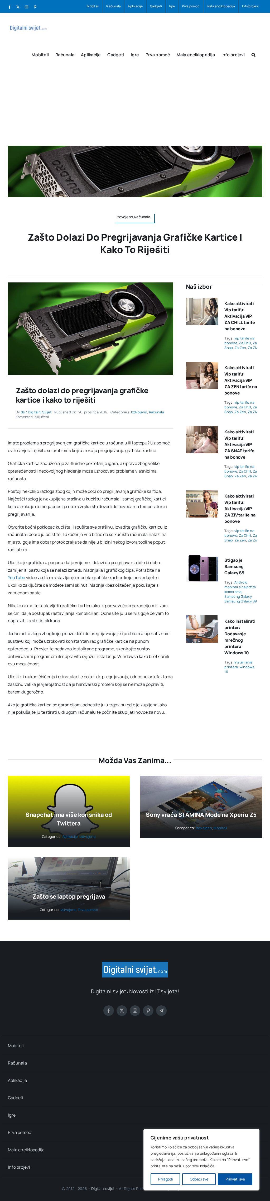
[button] (253, 54)
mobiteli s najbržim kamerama (240, 589)
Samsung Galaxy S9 (240, 601)
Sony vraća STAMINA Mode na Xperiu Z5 (201, 815)
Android (241, 582)
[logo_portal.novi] (135, 964)
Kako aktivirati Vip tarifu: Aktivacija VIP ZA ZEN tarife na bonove (240, 380)
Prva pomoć (88, 909)
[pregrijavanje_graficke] (90, 284)
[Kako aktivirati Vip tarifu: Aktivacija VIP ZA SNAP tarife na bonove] (202, 430)
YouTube (16, 577)
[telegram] (161, 1010)
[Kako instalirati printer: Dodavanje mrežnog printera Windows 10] (202, 619)
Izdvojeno (139, 412)
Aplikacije (70, 836)
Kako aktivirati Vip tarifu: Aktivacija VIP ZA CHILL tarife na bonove (239, 316)
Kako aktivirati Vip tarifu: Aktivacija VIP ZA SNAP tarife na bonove (239, 444)
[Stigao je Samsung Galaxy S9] (202, 558)
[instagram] (135, 1010)
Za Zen (240, 347)
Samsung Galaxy (237, 596)
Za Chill (245, 343)
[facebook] (108, 1010)
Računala (156, 412)
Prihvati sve (235, 1179)
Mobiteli (220, 827)
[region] (201, 1159)
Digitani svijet (103, 1188)
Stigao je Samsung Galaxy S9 (234, 566)
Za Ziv (253, 347)
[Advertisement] (135, 106)
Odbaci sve (199, 1179)
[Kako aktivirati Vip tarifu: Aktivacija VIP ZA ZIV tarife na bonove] (202, 494)
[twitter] (122, 1010)
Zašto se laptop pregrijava (68, 896)
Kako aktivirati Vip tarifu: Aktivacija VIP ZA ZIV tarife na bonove (239, 508)
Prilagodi (165, 1179)
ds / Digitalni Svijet (36, 412)
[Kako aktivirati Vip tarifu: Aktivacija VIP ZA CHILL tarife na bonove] (202, 301)
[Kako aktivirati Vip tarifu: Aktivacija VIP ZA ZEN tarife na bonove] (202, 365)
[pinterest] (148, 1010)
